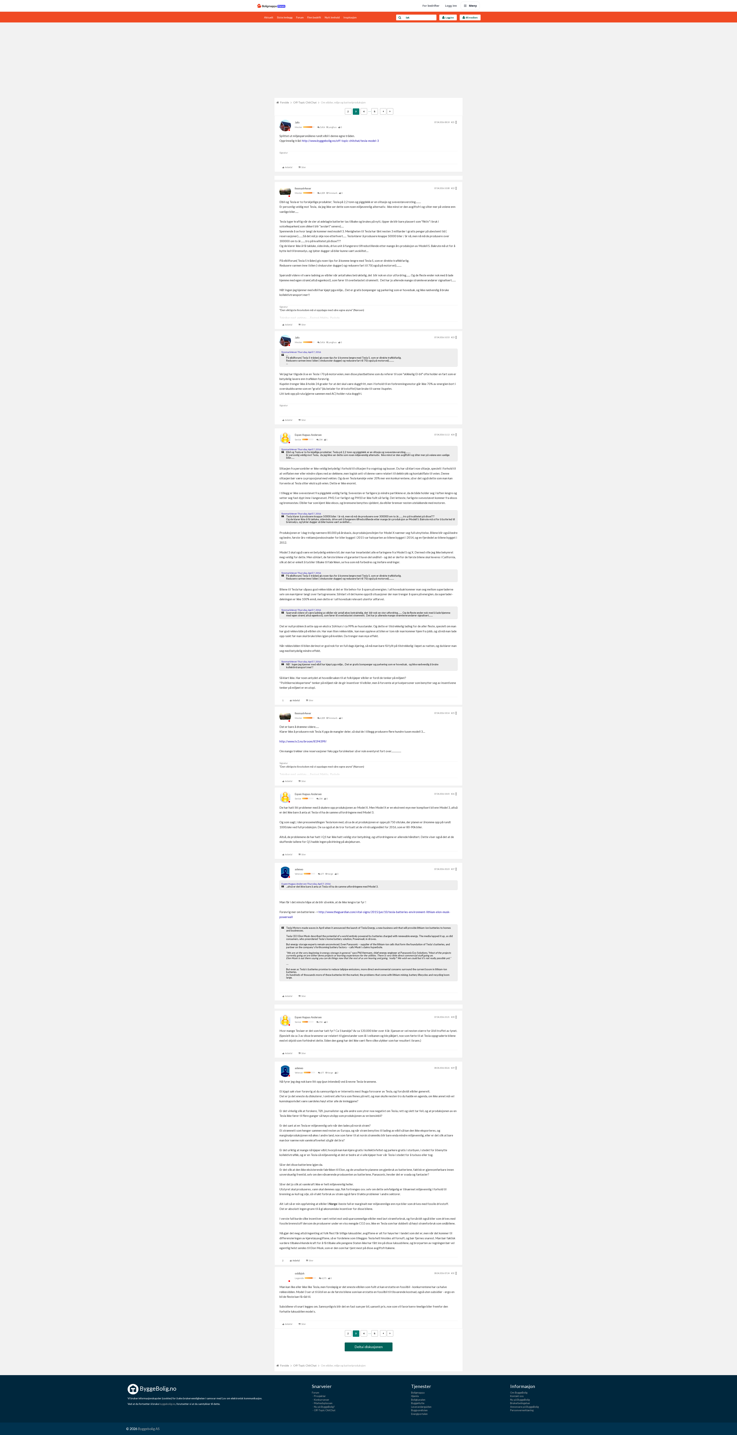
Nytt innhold (332, 17)
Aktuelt (268, 17)
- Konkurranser (320, 1399)
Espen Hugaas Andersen (308, 434)
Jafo (297, 122)
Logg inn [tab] (449, 17)
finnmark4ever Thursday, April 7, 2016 (301, 352)
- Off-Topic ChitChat (323, 1410)
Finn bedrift (314, 17)
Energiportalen (419, 1413)
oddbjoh (299, 1273)
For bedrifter (430, 5)
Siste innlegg (284, 17)
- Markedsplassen (322, 1403)
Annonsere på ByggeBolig (524, 1406)
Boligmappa (418, 1392)
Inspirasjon (350, 17)
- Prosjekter (319, 1396)
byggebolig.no (167, 1403)
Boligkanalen (418, 1399)
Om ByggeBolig (518, 1392)
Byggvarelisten (419, 1410)
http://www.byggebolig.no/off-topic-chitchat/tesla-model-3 (340, 140)
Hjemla (415, 1396)
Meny (473, 5)
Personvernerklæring (522, 1410)
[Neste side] (390, 111)
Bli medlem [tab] (471, 17)
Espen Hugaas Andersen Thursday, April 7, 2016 (306, 883)
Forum (300, 17)
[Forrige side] (383, 111)
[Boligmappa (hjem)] (271, 6)
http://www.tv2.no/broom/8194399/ (303, 741)
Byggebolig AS (148, 1429)
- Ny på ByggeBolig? (323, 1406)
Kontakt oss (517, 1396)
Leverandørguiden (421, 1406)
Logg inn (451, 5)
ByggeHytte (417, 1403)
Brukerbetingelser (520, 1403)
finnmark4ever (303, 188)
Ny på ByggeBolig (520, 1399)
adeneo (299, 869)
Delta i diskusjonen (368, 1347)
